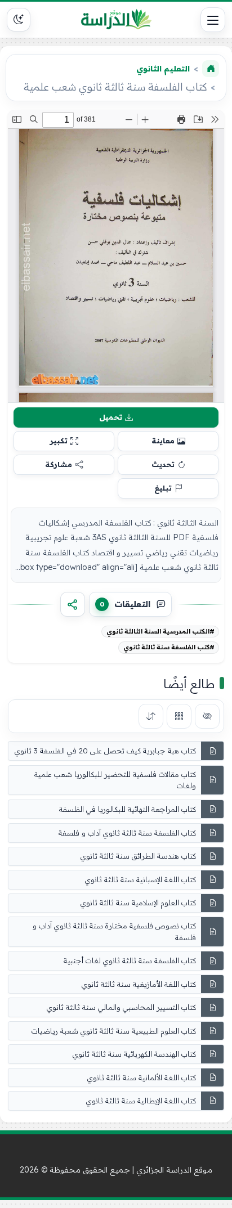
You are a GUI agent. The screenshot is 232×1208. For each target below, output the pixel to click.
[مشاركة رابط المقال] (72, 604)
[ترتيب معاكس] (151, 716)
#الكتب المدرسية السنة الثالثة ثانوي (160, 631)
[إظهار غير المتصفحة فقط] (207, 716)
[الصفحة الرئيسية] (210, 68)
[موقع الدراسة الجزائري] (116, 19)
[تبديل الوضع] (18, 20)
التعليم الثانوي (163, 69)
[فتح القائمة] (212, 19)
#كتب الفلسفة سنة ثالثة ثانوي (169, 647)
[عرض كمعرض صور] (179, 716)
